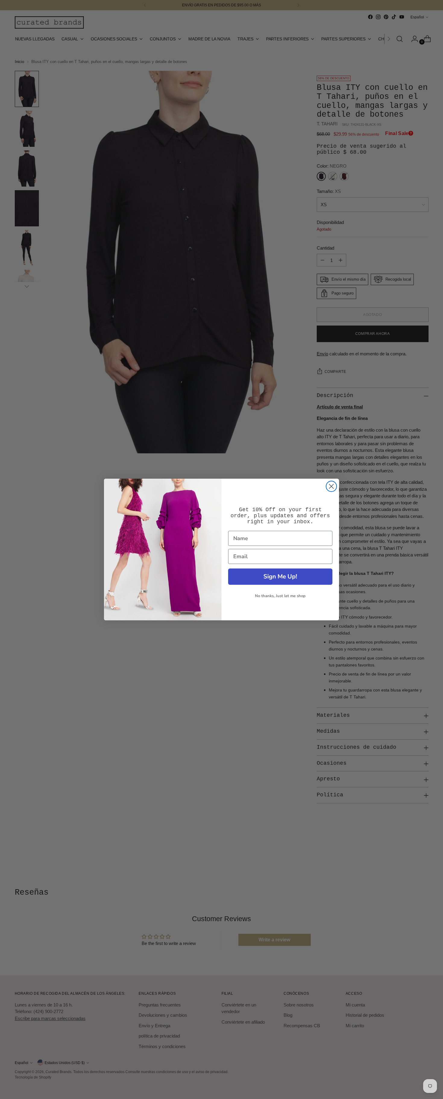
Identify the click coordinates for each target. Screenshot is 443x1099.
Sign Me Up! (280, 576)
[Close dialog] (331, 486)
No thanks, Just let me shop (280, 596)
